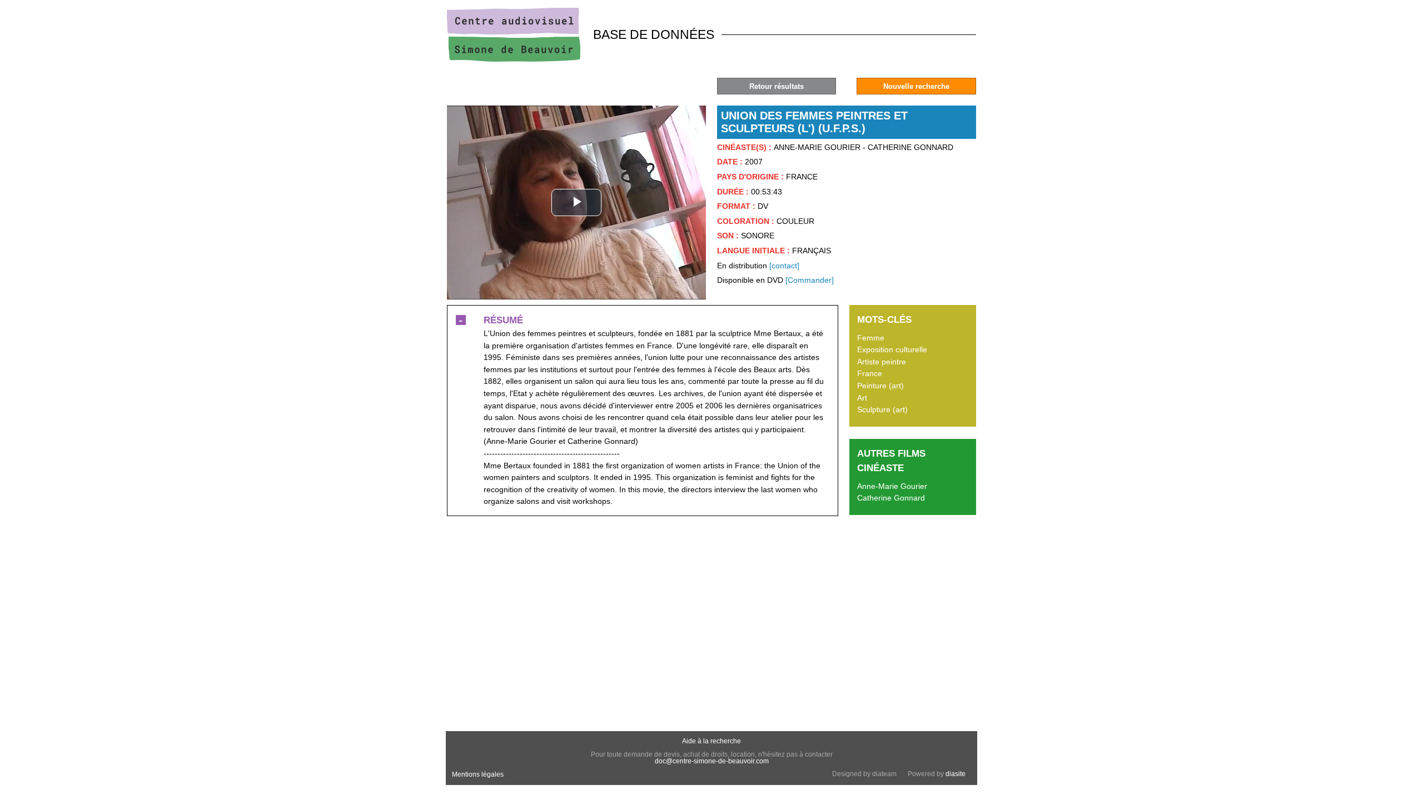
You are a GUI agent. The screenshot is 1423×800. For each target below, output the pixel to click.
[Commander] (809, 280)
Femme (870, 337)
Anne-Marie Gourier (892, 486)
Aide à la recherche (711, 741)
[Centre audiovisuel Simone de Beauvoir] (513, 58)
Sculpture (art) (882, 409)
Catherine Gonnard (891, 497)
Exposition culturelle (892, 349)
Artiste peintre (881, 361)
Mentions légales (478, 774)
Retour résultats (776, 86)
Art (862, 397)
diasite (956, 774)
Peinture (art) (880, 385)
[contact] (784, 265)
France (869, 373)
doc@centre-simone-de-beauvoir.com (712, 761)
